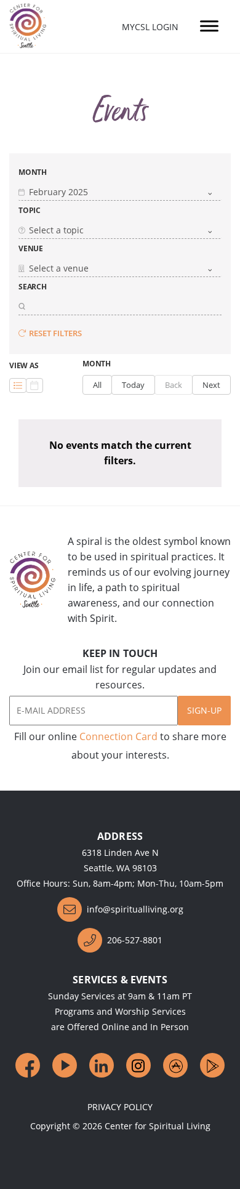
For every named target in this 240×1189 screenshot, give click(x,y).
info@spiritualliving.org (135, 909)
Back (173, 384)
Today (133, 384)
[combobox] (120, 192)
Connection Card (118, 736)
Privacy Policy (120, 1107)
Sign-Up (204, 710)
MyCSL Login (150, 27)
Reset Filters (55, 333)
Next (211, 384)
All (97, 384)
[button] (120, 191)
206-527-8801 (134, 940)
